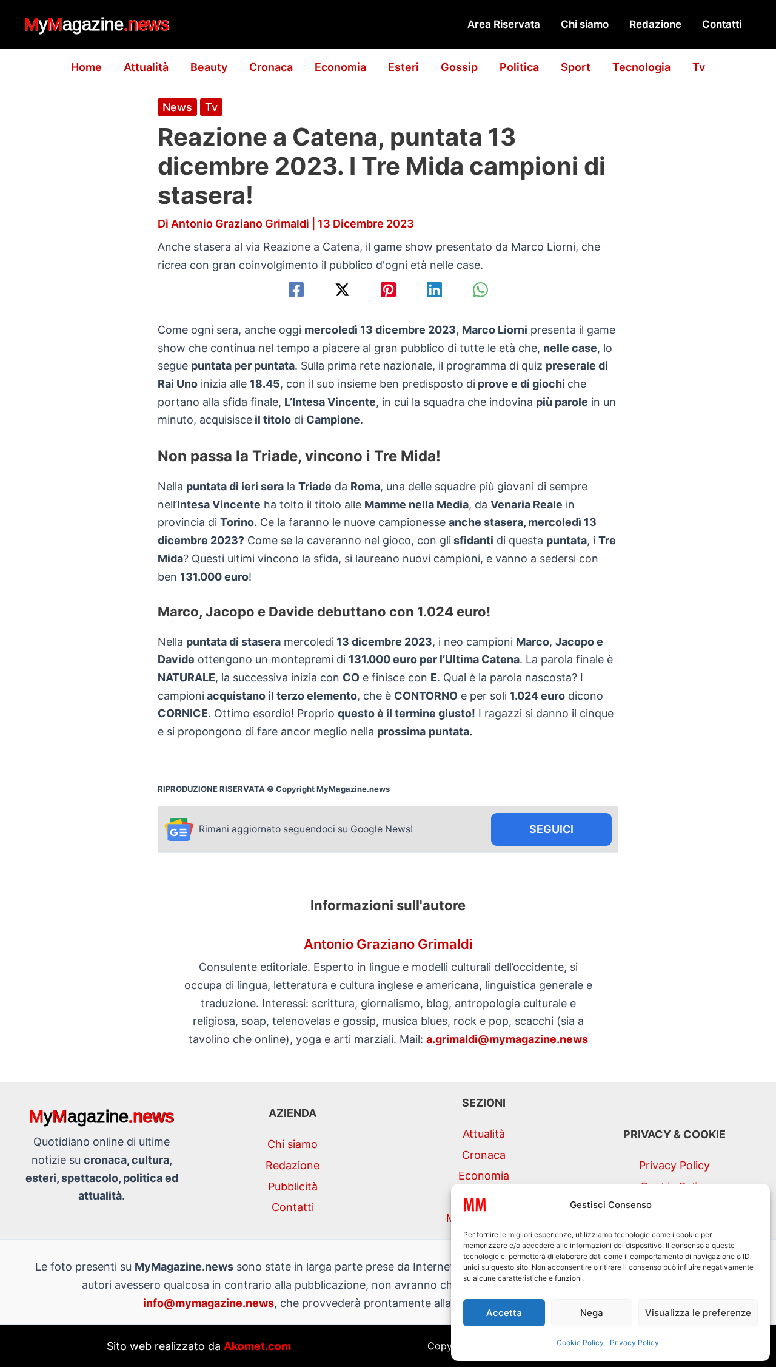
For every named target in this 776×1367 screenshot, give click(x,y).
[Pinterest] (388, 289)
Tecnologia (641, 67)
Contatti (721, 24)
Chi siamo (585, 24)
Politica (519, 67)
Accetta (504, 1312)
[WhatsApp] (480, 289)
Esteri (403, 67)
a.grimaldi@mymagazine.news (507, 1039)
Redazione (655, 24)
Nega (591, 1312)
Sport (575, 67)
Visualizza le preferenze (698, 1312)
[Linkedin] (434, 289)
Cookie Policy (580, 1342)
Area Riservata (503, 24)
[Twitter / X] (342, 289)
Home (86, 67)
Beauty (208, 67)
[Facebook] (296, 289)
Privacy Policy (634, 1342)
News (177, 107)
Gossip (459, 67)
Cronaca (271, 67)
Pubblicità (293, 1186)
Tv (698, 67)
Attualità (146, 67)
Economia (340, 67)
